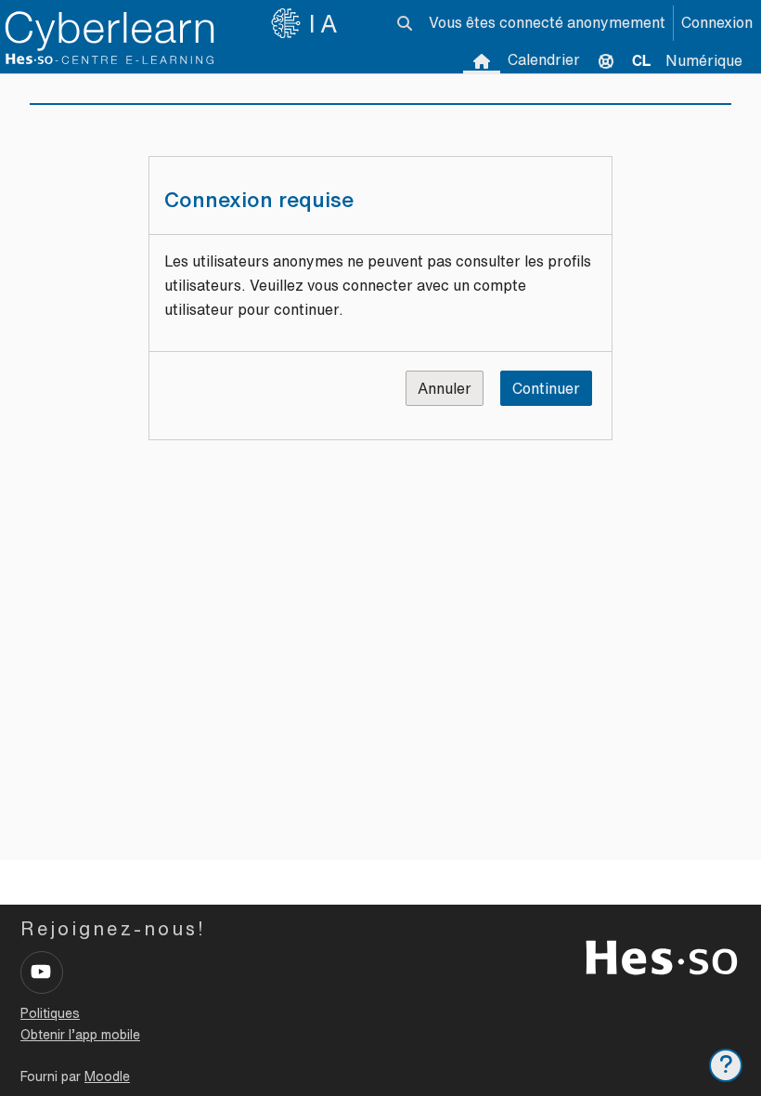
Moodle (107, 1076)
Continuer (546, 388)
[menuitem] (641, 60)
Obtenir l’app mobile (80, 1034)
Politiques (50, 1013)
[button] (404, 23)
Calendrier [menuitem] (544, 59)
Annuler (444, 388)
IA (325, 23)
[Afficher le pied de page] (725, 1065)
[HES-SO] (662, 956)
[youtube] (41, 972)
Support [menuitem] (606, 60)
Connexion (717, 22)
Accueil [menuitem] (481, 60)
